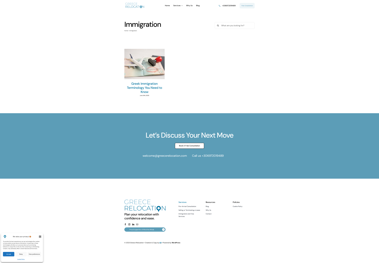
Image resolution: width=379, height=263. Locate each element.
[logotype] (134, 3)
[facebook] (125, 224)
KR (160, 243)
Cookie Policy (21, 259)
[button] (40, 237)
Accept (8, 254)
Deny (21, 254)
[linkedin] (133, 224)
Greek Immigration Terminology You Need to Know (144, 88)
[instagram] (129, 224)
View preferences (34, 254)
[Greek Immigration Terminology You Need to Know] (144, 64)
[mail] (137, 224)
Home (126, 31)
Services (182, 202)
